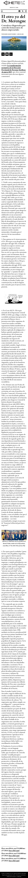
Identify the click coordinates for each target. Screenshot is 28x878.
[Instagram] (25, 11)
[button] (2, 11)
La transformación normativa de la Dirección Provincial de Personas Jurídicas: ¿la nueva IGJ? (13, 68)
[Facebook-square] (19, 11)
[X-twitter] (22, 11)
